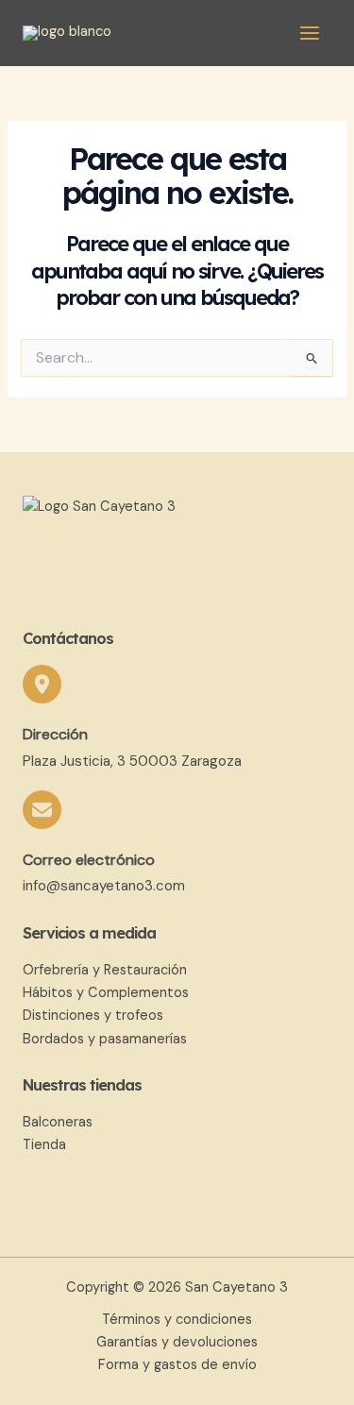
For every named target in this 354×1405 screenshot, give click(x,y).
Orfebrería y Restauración (105, 970)
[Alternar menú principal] (309, 33)
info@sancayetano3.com (104, 885)
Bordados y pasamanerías (105, 1039)
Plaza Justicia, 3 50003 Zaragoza (132, 761)
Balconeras (58, 1122)
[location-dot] (42, 684)
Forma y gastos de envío (177, 1365)
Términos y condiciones (177, 1320)
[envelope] (42, 809)
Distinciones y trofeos (93, 1015)
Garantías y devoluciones (177, 1342)
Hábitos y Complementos (106, 993)
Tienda (44, 1145)
